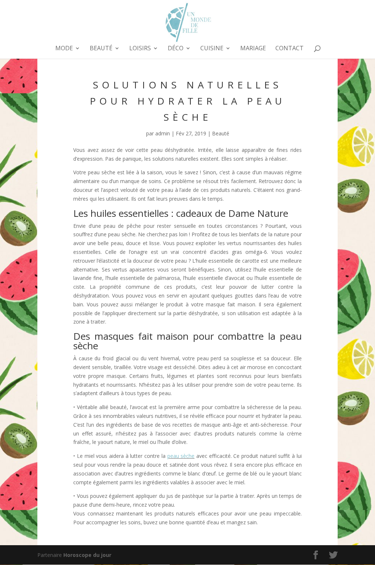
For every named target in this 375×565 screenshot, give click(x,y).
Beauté (101, 48)
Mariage (253, 48)
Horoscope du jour (87, 554)
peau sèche (181, 455)
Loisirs (140, 48)
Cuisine (211, 48)
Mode (64, 48)
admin (162, 133)
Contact (289, 48)
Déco (175, 48)
